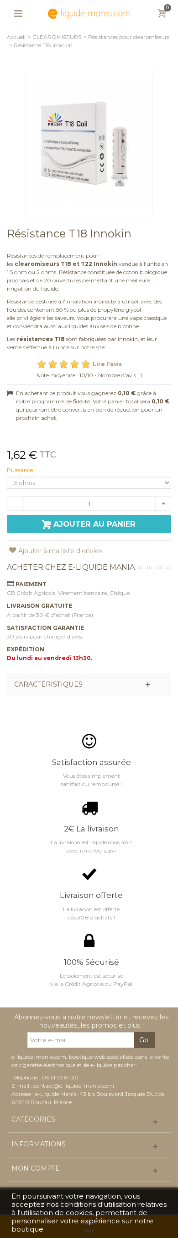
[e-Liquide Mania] (89, 13)
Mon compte (35, 1168)
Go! (144, 1040)
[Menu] (18, 13)
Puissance (20, 470)
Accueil (16, 36)
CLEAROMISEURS (56, 36)
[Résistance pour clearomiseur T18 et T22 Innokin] (89, 143)
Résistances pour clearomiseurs (128, 36)
